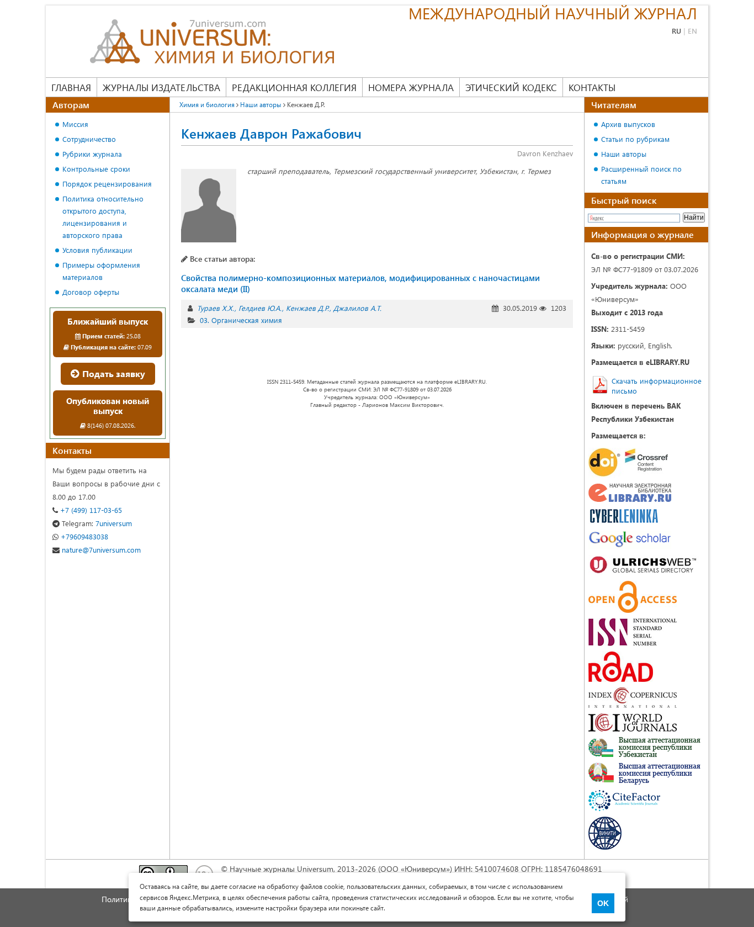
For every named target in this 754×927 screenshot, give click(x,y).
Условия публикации (97, 250)
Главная (71, 87)
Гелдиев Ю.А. (260, 307)
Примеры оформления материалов (101, 271)
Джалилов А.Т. (357, 307)
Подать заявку (112, 373)
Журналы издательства (161, 87)
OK (603, 903)
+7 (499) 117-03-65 (90, 510)
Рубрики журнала (92, 153)
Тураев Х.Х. (215, 307)
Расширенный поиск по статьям (641, 175)
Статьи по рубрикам (635, 139)
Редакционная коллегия (294, 87)
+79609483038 (83, 536)
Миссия (75, 124)
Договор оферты (90, 291)
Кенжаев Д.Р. (307, 307)
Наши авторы (623, 153)
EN (692, 30)
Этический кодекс (511, 87)
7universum (97, 523)
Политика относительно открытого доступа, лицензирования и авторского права (103, 217)
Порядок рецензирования (107, 183)
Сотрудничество (89, 139)
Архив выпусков (628, 124)
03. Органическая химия (241, 320)
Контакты (592, 87)
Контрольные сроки (96, 168)
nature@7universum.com (100, 549)
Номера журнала (411, 87)
